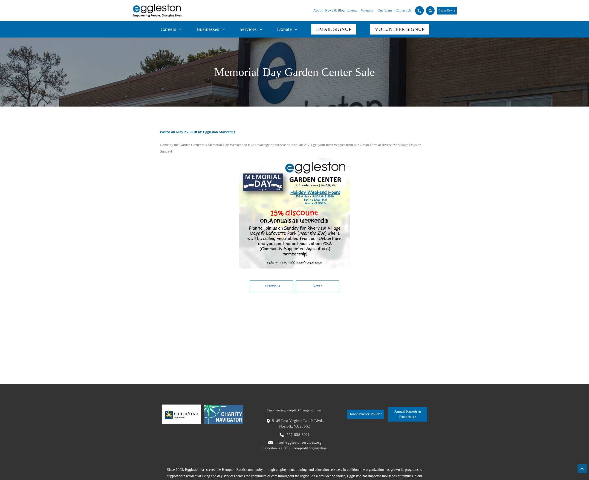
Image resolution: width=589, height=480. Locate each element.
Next (316, 286)
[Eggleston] (157, 10)
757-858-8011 (298, 434)
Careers (168, 29)
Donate (284, 29)
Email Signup (333, 29)
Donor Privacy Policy (364, 414)
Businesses (207, 29)
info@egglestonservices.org (297, 442)
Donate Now (446, 10)
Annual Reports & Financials (407, 414)
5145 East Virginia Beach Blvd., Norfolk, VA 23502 (298, 423)
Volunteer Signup (399, 29)
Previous (273, 286)
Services (248, 29)
